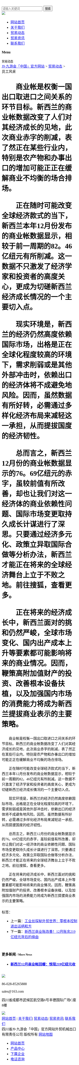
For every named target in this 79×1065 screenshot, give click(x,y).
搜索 (48, 8)
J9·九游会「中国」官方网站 (23, 66)
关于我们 (18, 27)
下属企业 (18, 1054)
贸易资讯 (18, 38)
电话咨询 (18, 1059)
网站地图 (46, 1034)
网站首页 (18, 22)
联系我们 (18, 43)
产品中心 (18, 1048)
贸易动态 (18, 33)
